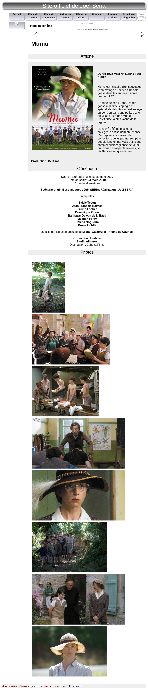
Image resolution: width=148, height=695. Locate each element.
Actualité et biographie (129, 16)
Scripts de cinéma (65, 16)
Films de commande (48, 16)
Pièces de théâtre (81, 16)
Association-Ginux (15, 686)
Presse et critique (113, 16)
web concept (52, 686)
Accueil (17, 14)
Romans (96, 14)
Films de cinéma (33, 16)
